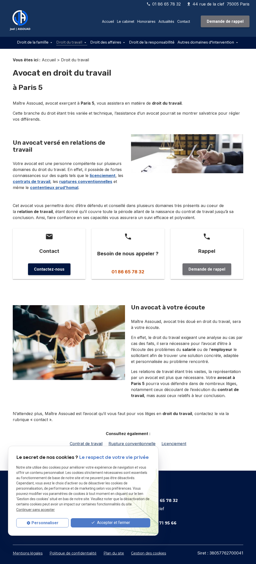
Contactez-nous (49, 269)
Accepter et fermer (113, 522)
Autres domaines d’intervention (206, 42)
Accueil (108, 21)
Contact (183, 21)
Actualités (166, 21)
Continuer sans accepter (35, 510)
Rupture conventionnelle (132, 443)
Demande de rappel (225, 21)
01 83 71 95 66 (161, 523)
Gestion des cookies (148, 553)
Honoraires (146, 21)
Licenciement (174, 443)
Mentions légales (27, 553)
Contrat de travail (86, 443)
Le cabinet (125, 21)
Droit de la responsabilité (151, 42)
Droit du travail (69, 42)
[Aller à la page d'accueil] (20, 21)
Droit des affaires (105, 42)
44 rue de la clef (221, 4)
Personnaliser (45, 522)
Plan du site (114, 553)
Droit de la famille (32, 42)
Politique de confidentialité (73, 553)
